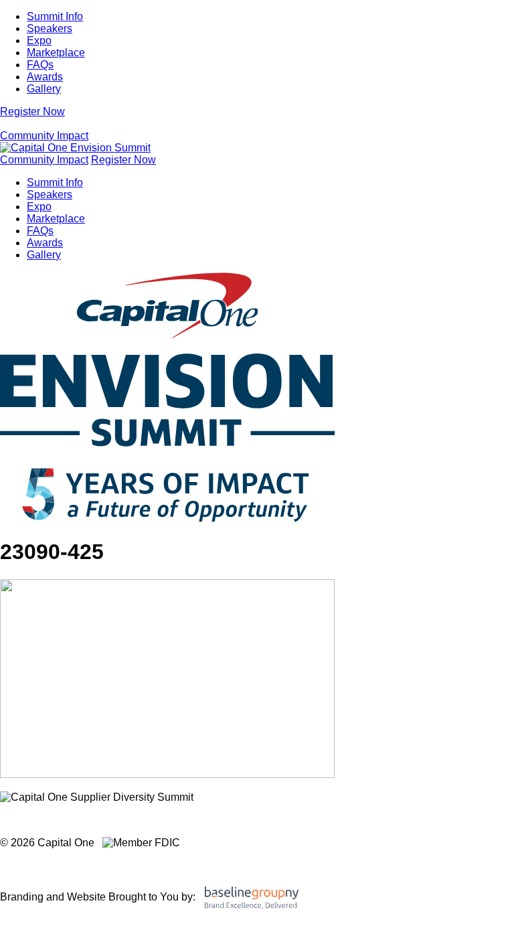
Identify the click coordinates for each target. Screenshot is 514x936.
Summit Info (55, 16)
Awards (45, 76)
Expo (39, 40)
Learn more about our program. (79, 820)
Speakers (49, 28)
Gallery (44, 88)
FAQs (40, 64)
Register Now (32, 111)
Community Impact (44, 135)
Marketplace (56, 52)
